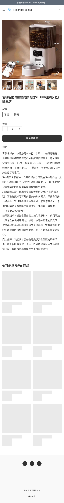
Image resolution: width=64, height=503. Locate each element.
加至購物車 (32, 138)
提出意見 (32, 496)
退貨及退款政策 (34, 490)
